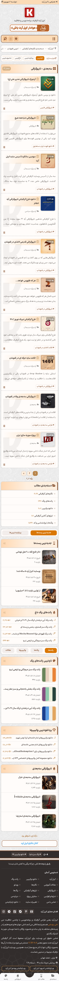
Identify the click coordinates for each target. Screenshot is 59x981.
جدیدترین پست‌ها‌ (43, 532)
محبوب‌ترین (6, 58)
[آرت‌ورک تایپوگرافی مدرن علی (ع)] (4, 109)
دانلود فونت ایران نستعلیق (43, 146)
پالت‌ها (51, 650)
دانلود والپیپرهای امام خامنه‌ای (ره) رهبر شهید (34, 738)
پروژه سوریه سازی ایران (26, 435)
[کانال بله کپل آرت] (20, 911)
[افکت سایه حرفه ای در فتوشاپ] (4, 387)
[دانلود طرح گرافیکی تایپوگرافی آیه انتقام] (4, 233)
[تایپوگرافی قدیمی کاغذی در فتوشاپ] (4, 271)
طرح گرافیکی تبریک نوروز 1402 (23, 319)
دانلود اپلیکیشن (11, 902)
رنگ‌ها (36, 650)
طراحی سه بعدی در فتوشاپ (42, 425)
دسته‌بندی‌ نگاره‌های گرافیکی (33, 48)
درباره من (14, 896)
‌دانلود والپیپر (46, 508)
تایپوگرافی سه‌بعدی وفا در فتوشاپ (20, 397)
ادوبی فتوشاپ (12, 48)
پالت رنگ (14, 879)
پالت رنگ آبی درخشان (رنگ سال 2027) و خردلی (34, 620)
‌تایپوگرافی (52, 890)
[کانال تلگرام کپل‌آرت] (9, 911)
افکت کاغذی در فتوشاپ (44, 347)
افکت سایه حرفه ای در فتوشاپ (22, 358)
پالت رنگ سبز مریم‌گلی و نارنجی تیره (37, 641)
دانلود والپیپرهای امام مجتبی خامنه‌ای (36, 745)
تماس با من (51, 902)
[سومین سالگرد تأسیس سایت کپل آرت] (4, 190)
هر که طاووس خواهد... (26, 281)
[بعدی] (23, 473)
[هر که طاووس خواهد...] (4, 310)
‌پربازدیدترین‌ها (15, 532)
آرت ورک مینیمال (30, 87)
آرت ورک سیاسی (30, 211)
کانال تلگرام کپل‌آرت (29, 843)
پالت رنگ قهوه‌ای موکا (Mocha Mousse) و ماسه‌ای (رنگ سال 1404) (31, 634)
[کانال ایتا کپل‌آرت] (14, 911)
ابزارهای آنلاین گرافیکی (42, 516)
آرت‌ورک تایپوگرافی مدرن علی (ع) (22, 79)
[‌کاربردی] (10, 38)
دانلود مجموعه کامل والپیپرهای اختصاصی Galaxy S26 (32, 758)
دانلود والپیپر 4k (18, 854)
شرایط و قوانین (50, 896)
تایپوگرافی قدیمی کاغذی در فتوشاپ (20, 242)
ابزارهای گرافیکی (30, 890)
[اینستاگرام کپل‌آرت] (3, 911)
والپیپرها (22, 650)
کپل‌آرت (51, 48)
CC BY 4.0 (32, 943)
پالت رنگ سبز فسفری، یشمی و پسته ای (36, 627)
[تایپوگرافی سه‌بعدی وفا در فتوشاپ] (4, 426)
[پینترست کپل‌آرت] (26, 911)
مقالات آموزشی (50, 885)
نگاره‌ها (34, 885)
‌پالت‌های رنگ (46, 501)
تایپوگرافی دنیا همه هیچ (25, 118)
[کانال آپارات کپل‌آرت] (31, 911)
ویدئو (16, 885)
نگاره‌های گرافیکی (44, 494)
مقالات (8, 650)
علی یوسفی (53, 924)
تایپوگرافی (32, 126)
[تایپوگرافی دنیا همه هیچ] (4, 147)
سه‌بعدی (33, 404)
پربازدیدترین (29, 58)
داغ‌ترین (18, 58)
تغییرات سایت (31, 902)
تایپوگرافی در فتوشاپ (45, 189)
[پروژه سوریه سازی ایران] (4, 465)
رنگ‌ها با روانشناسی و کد (43, 523)
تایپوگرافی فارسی (46, 107)
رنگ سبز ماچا (34, 854)
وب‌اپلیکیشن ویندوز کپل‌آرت (15, 968)
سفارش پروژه (32, 896)
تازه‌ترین (40, 58)
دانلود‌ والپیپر (31, 879)
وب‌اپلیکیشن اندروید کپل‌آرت (43, 968)
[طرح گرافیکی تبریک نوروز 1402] (4, 348)
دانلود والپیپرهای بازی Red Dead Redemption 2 (32, 751)
